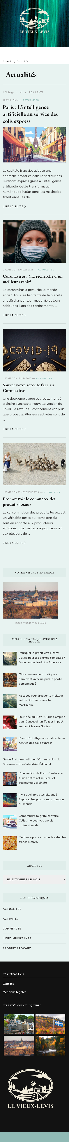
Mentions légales (14, 992)
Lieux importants (17, 938)
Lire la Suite (13, 206)
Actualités (31, 100)
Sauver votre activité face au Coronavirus (28, 387)
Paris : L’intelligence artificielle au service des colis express (30, 113)
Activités (11, 919)
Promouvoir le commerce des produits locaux (29, 501)
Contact (8, 984)
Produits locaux (17, 948)
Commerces (12, 928)
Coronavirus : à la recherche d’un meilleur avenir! (33, 278)
